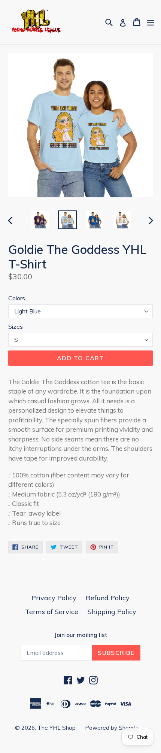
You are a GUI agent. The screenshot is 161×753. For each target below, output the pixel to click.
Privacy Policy (53, 597)
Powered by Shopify (112, 727)
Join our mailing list (80, 635)
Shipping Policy (112, 611)
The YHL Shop (56, 727)
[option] (40, 220)
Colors (16, 298)
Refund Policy (108, 597)
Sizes (15, 326)
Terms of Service (51, 611)
